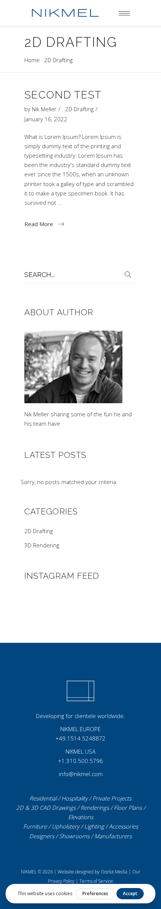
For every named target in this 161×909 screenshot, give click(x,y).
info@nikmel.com (81, 774)
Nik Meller (44, 109)
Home (32, 60)
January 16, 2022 (45, 119)
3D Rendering (41, 545)
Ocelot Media (114, 872)
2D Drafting (79, 109)
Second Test (62, 95)
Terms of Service (96, 881)
